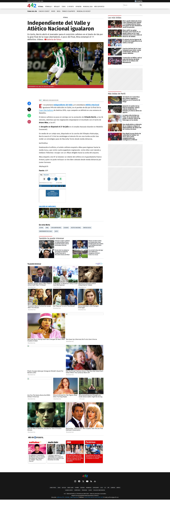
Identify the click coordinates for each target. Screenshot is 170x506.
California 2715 (60, 497)
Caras (59, 487)
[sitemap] (95, 481)
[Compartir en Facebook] (29, 103)
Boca (58, 11)
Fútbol (40, 6)
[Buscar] (140, 5)
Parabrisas (88, 487)
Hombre (77, 487)
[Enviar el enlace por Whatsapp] (29, 115)
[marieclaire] (56, 442)
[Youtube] (87, 481)
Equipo (90, 490)
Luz (105, 487)
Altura (41, 227)
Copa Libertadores (46, 110)
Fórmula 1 (48, 6)
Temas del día (32, 11)
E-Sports (70, 6)
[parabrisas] (94, 442)
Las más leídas (114, 17)
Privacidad (84, 490)
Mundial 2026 (88, 6)
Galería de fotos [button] (54, 39)
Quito (56, 231)
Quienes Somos (69, 490)
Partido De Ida (87, 227)
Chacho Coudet (44, 11)
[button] (100, 45)
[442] (85, 476)
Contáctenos (77, 490)
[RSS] (91, 481)
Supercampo (96, 487)
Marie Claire (70, 487)
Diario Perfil (53, 487)
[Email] (29, 121)
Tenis (64, 6)
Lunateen (113, 487)
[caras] (75, 442)
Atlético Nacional (76, 227)
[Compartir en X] (29, 109)
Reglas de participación (99, 490)
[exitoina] (37, 442)
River (53, 11)
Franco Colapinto (68, 11)
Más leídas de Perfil (116, 93)
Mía (108, 487)
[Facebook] (79, 481)
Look (101, 487)
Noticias (64, 487)
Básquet (57, 6)
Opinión (78, 6)
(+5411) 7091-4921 (88, 497)
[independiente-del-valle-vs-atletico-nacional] (44, 213)
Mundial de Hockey (83, 11)
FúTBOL (65, 17)
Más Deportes (99, 6)
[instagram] (75, 481)
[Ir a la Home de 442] (31, 7)
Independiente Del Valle (45, 231)
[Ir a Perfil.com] (139, 1)
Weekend (82, 487)
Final (47, 227)
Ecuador (66, 227)
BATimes (118, 487)
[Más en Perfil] (38, 437)
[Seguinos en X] (83, 481)
